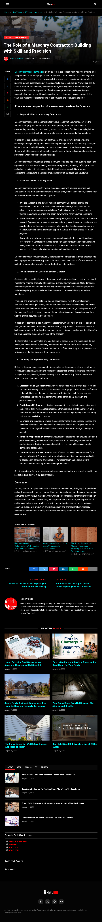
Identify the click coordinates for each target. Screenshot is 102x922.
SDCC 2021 (13, 847)
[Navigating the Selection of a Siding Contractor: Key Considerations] (55, 534)
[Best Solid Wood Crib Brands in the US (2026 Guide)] (74, 728)
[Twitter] (8, 86)
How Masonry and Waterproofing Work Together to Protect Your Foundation (26, 546)
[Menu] (7, 4)
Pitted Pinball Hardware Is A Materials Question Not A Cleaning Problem (53, 803)
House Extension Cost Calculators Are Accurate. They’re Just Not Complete (24, 663)
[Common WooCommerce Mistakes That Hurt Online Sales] (12, 821)
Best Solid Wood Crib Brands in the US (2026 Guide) (74, 745)
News (19, 767)
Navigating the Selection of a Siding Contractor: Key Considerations (55, 546)
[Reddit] (8, 100)
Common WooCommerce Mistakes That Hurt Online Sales (47, 818)
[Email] (8, 114)
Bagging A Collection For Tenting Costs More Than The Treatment (51, 789)
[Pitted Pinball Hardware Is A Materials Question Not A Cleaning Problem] (12, 807)
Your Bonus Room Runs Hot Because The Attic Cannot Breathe (73, 704)
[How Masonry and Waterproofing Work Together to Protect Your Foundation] (27, 534)
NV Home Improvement (16, 38)
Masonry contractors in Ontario (28, 72)
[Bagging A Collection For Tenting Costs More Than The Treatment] (12, 792)
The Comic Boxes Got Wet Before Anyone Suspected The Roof (26, 745)
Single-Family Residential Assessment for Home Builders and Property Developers (26, 704)
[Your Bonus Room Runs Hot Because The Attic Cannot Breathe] (74, 687)
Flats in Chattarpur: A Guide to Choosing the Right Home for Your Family (74, 663)
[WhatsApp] (8, 107)
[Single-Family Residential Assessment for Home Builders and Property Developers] (27, 687)
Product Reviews (17, 841)
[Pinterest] (8, 93)
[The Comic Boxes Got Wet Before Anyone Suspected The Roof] (27, 728)
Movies (28, 767)
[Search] (94, 4)
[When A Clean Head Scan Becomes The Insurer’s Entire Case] (12, 778)
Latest (10, 767)
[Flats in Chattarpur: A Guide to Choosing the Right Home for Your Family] (74, 646)
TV (36, 767)
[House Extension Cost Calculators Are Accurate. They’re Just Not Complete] (27, 646)
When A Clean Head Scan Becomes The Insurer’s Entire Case (48, 775)
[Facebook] (8, 79)
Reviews (44, 767)
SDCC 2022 (13, 850)
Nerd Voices (17, 58)
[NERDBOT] (51, 4)
